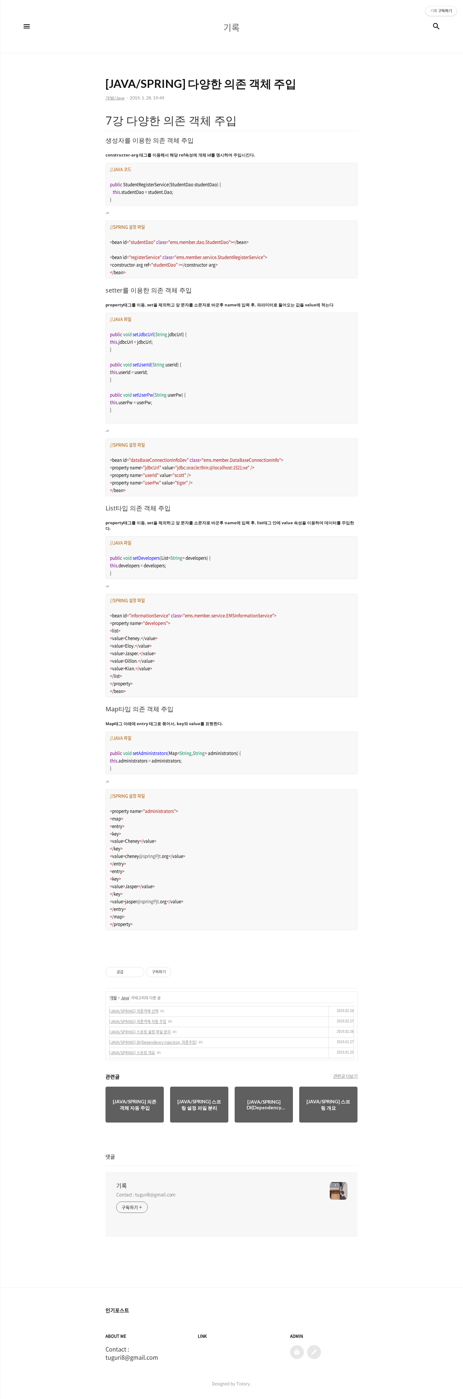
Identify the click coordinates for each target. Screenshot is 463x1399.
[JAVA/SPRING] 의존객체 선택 (133, 1011)
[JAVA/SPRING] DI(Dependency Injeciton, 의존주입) (153, 1042)
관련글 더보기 (345, 1076)
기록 (121, 1186)
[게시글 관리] (137, 972)
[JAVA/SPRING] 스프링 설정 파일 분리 (140, 1032)
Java (125, 998)
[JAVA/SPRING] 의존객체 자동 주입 (137, 1021)
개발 (113, 998)
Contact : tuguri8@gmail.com (145, 1194)
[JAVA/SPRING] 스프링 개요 (132, 1052)
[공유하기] (129, 972)
